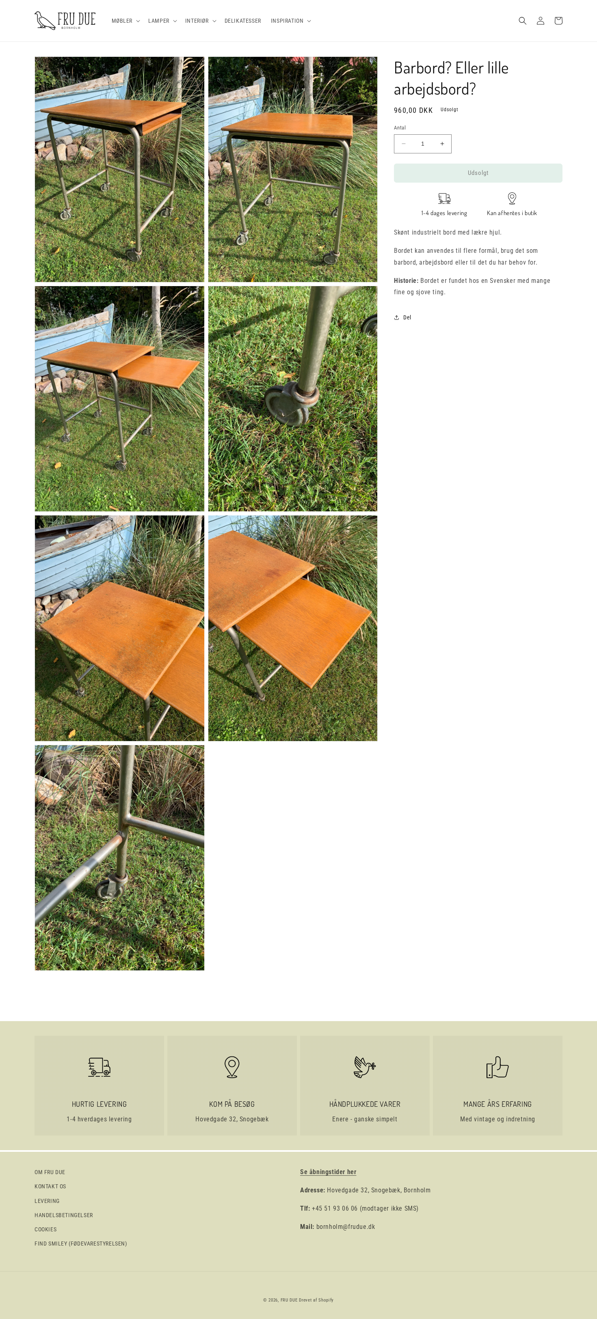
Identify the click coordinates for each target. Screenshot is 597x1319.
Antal (400, 128)
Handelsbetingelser (64, 1215)
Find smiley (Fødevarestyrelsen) (81, 1243)
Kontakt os (50, 1186)
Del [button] (407, 317)
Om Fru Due (50, 1172)
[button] (125, 20)
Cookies (45, 1229)
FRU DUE (289, 1300)
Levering (47, 1201)
